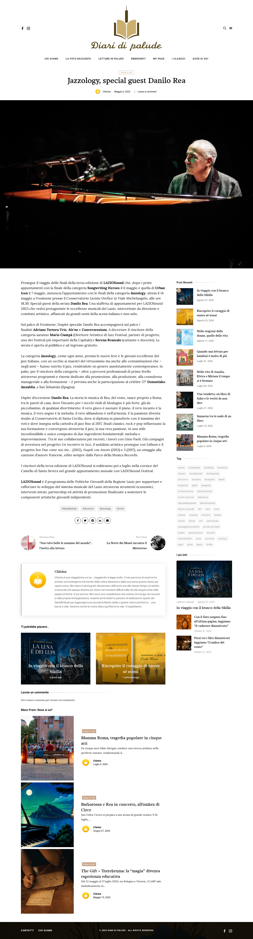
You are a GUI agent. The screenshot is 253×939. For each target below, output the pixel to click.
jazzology (106, 508)
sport (180, 544)
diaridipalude (70, 508)
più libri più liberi (211, 527)
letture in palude (186, 509)
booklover (222, 467)
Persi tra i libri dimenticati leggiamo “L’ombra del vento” (212, 642)
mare (216, 509)
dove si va (183, 479)
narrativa (205, 515)
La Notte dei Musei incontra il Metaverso (127, 542)
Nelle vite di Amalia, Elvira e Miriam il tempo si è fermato (213, 376)
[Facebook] (22, 29)
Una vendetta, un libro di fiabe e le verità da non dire (213, 398)
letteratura (203, 497)
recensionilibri (185, 538)
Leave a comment (147, 91)
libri (200, 509)
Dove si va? (200, 58)
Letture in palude (111, 58)
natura (181, 521)
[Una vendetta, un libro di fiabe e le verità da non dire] (185, 400)
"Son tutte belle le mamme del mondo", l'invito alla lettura (65, 542)
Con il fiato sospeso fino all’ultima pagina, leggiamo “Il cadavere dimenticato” (212, 621)
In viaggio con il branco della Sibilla (204, 608)
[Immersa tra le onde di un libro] (185, 422)
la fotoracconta (185, 491)
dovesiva (89, 508)
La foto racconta (78, 58)
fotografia (183, 485)
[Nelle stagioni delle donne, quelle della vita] (185, 337)
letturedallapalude (187, 503)
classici (181, 473)
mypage (193, 515)
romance (209, 538)
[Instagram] (28, 29)
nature (192, 521)
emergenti (210, 479)
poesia (181, 532)
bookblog (209, 467)
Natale (217, 515)
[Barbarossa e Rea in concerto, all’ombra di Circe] (47, 814)
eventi (221, 479)
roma (121, 508)
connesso (39, 700)
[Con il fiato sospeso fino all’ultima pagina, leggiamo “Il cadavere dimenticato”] (184, 622)
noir (201, 521)
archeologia (194, 467)
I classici (178, 58)
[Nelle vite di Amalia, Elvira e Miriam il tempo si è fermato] (185, 378)
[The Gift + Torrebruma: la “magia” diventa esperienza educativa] (47, 881)
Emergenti (138, 58)
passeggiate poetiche (188, 527)
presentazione (196, 532)
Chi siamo (51, 58)
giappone (206, 485)
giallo (194, 485)
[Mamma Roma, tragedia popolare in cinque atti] (47, 748)
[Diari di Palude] (126, 28)
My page (158, 58)
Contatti (27, 930)
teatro (199, 544)
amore (181, 467)
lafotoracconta (204, 491)
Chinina (107, 91)
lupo (208, 509)
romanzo (222, 538)
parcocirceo (212, 521)
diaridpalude (212, 473)
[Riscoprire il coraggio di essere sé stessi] (185, 317)
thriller (209, 544)
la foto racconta (186, 497)
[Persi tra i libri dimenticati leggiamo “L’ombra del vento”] (184, 643)
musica (181, 515)
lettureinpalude (207, 503)
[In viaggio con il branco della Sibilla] (185, 296)
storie (190, 544)
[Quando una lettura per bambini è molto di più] (185, 357)
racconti (211, 532)
